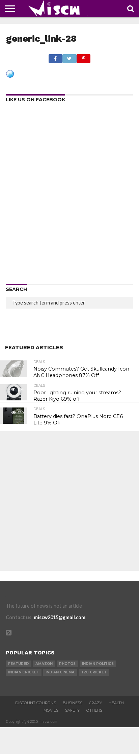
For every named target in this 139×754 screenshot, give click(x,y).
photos (67, 664)
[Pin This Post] (84, 57)
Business (72, 702)
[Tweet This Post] (69, 57)
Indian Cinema (60, 672)
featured (18, 664)
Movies (51, 710)
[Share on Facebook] (55, 57)
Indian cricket (23, 672)
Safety (72, 710)
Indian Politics (98, 664)
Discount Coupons (35, 702)
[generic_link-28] (10, 75)
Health (116, 702)
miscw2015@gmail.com (59, 617)
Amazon (44, 664)
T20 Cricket (94, 672)
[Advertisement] (69, 195)
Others (94, 710)
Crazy (95, 702)
